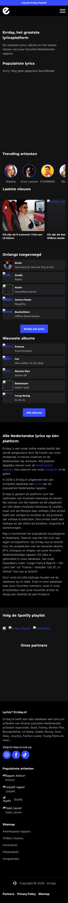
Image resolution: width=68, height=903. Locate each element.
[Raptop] (34, 679)
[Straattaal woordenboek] (34, 658)
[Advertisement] (34, 110)
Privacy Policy (26, 894)
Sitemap (44, 894)
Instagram (51, 469)
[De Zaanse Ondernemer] (34, 665)
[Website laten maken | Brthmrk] (34, 672)
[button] (62, 11)
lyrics (38, 484)
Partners (8, 894)
